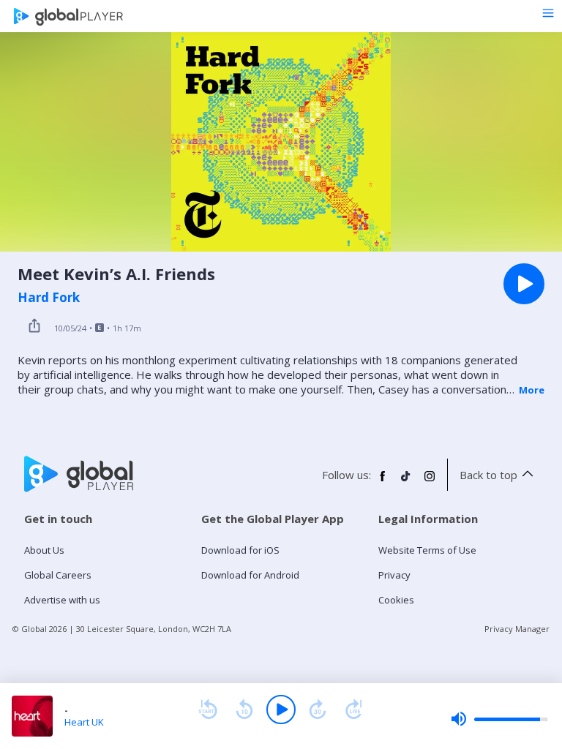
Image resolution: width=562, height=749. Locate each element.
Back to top (488, 474)
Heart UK (84, 722)
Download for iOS (240, 550)
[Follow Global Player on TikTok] (406, 482)
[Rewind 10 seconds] (244, 709)
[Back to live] (354, 709)
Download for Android (250, 574)
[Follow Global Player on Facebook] (382, 482)
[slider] (499, 719)
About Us (44, 550)
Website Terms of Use (427, 550)
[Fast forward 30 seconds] (317, 709)
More (531, 389)
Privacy (394, 574)
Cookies (396, 599)
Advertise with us (62, 599)
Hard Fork (49, 298)
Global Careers (57, 574)
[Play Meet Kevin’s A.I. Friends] (523, 283)
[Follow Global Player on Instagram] (429, 482)
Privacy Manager (517, 628)
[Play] (281, 709)
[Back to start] (207, 709)
